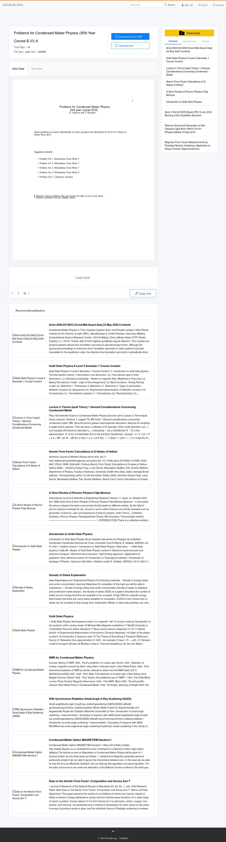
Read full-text (125, 45)
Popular (205, 41)
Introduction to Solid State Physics (70, 534)
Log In (204, 5)
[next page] (28, 293)
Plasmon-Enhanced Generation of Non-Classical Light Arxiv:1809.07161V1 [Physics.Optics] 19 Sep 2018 (185, 129)
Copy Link (144, 293)
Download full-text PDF (130, 36)
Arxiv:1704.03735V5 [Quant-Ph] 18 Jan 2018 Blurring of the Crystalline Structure (188, 113)
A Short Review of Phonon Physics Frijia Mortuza (80, 492)
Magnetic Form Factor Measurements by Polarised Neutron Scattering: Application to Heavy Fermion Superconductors (187, 145)
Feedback (123, 838)
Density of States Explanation (67, 575)
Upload (219, 5)
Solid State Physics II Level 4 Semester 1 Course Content (84, 366)
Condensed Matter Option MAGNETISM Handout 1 (80, 739)
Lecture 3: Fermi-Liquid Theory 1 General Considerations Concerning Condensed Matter (92, 408)
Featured (173, 41)
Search (171, 4)
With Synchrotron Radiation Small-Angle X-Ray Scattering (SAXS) (90, 698)
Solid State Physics (61, 616)
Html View (18, 69)
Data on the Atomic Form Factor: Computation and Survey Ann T (89, 781)
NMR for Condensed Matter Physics (71, 657)
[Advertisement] (113, 18)
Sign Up (188, 5)
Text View (37, 69)
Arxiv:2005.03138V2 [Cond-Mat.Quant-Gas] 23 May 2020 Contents (90, 324)
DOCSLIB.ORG (12, 4)
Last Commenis (189, 41)
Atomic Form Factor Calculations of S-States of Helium (83, 451)
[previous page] (11, 293)
